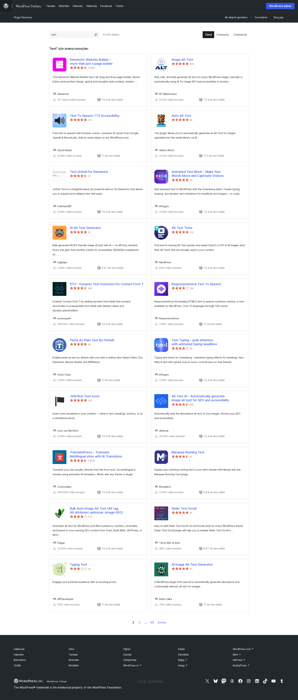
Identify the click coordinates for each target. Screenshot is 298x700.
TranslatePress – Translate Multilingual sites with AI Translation (96, 454)
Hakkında (19, 649)
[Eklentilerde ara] (95, 34)
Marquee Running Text (188, 452)
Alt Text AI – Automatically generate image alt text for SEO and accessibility (200, 398)
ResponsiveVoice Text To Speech (196, 284)
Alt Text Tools (182, 228)
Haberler (19, 654)
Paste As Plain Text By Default (92, 340)
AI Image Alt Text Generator (192, 564)
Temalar (73, 654)
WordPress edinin (280, 5)
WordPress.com (243, 649)
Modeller (74, 665)
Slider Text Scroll (184, 508)
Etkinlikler (183, 654)
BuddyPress (241, 665)
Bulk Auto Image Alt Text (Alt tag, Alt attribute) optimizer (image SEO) (96, 510)
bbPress (239, 659)
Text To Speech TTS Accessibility (95, 115)
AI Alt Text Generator (85, 228)
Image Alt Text (182, 59)
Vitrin (71, 649)
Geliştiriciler (130, 659)
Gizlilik (17, 665)
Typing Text (78, 564)
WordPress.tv (132, 665)
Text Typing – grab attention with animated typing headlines (194, 342)
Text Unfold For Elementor (89, 172)
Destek (127, 654)
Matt (237, 654)
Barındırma (20, 659)
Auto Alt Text (181, 115)
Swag (182, 665)
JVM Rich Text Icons (85, 396)
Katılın (181, 649)
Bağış (182, 659)
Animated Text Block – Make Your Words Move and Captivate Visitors (198, 174)
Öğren (127, 649)
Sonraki (162, 622)
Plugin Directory (23, 17)
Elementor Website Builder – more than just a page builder (91, 61)
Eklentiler (74, 659)
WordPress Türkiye (57, 681)
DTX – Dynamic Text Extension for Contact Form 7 (106, 284)
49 (152, 622)
